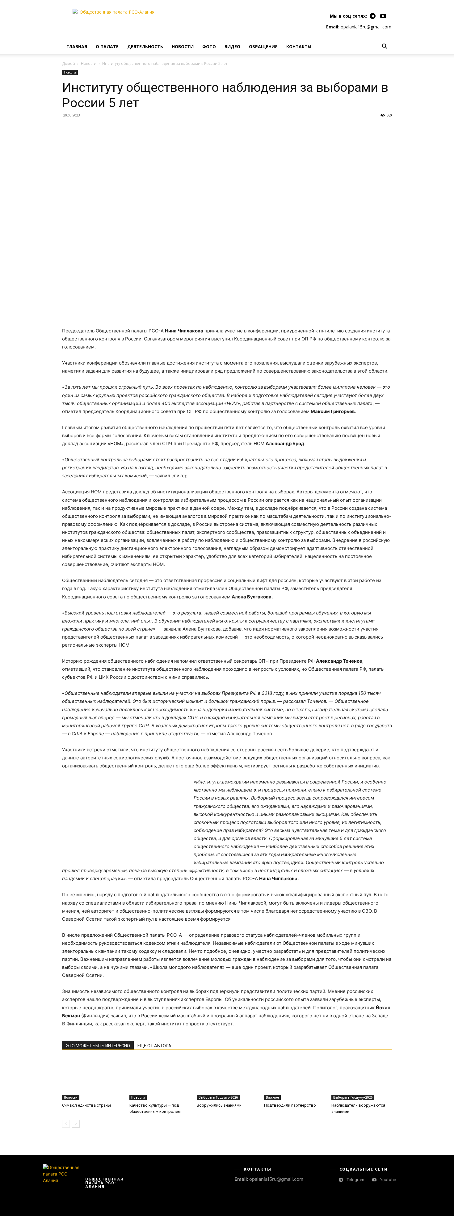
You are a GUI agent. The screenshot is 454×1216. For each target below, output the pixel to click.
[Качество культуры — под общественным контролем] (159, 1079)
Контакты (298, 46)
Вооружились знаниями (219, 1105)
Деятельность (145, 46)
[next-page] (76, 1124)
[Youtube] (383, 16)
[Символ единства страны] (92, 1079)
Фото (209, 46)
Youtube (388, 1179)
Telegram (355, 1179)
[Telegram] (372, 16)
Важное (272, 1097)
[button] (384, 47)
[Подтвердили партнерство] (294, 1079)
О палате (107, 46)
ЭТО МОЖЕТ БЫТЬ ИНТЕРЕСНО (98, 1045)
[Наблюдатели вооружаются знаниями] (361, 1079)
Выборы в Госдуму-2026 (218, 1097)
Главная (76, 46)
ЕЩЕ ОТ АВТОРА (154, 1045)
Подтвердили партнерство (290, 1105)
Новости (183, 46)
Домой (68, 63)
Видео (232, 46)
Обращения (263, 46)
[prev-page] (66, 1124)
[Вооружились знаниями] (227, 1079)
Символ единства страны (86, 1105)
